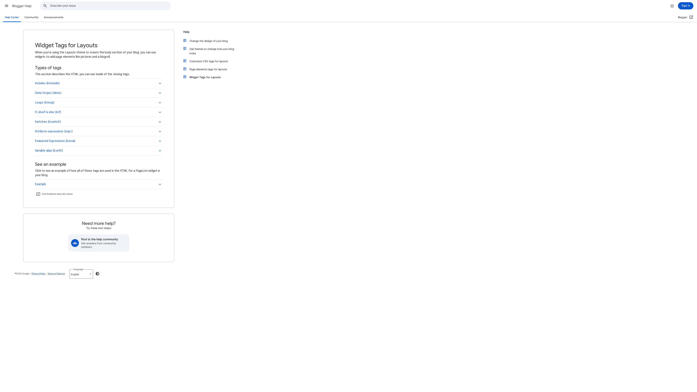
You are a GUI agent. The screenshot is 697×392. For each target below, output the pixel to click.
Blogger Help (22, 6)
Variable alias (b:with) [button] (49, 150)
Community (31, 17)
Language (78, 269)
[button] (6, 5)
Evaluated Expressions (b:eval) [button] (55, 141)
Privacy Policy (38, 273)
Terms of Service (56, 273)
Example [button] (40, 184)
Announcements (53, 17)
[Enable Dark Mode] (97, 273)
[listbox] (81, 274)
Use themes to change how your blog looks (211, 51)
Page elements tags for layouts (208, 69)
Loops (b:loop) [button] (44, 102)
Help (186, 32)
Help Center (12, 17)
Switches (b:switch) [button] (48, 122)
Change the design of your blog (208, 41)
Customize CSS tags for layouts (208, 61)
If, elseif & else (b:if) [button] (48, 112)
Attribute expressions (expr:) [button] (54, 131)
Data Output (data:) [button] (48, 93)
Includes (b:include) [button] (47, 83)
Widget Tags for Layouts (205, 77)
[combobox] (110, 6)
